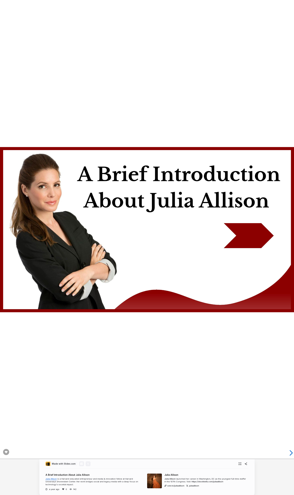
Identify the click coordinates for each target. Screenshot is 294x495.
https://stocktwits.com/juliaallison (207, 481)
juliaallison (194, 485)
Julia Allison (51, 479)
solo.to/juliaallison (175, 485)
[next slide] (289, 453)
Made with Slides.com (63, 463)
